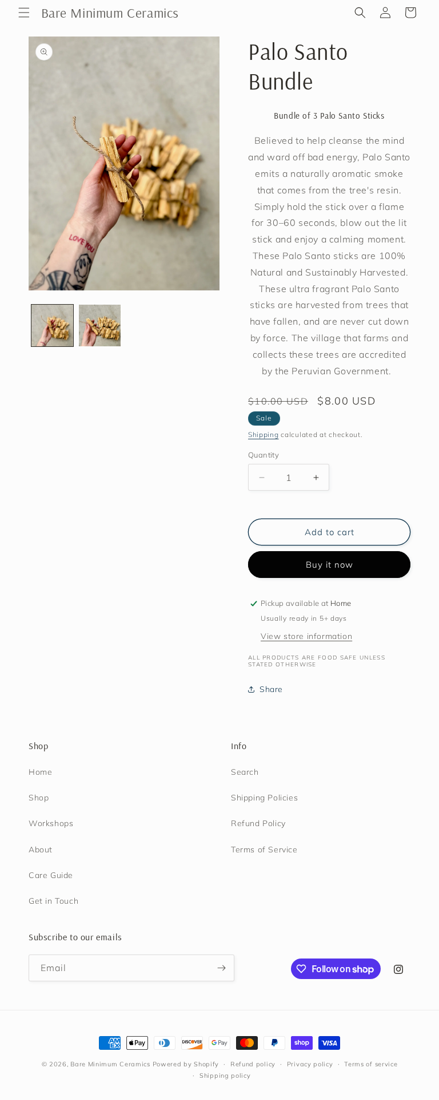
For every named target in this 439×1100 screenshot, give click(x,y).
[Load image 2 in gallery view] (100, 325)
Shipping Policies (264, 797)
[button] (24, 12)
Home (40, 772)
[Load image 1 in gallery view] (52, 325)
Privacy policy (310, 1064)
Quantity (263, 454)
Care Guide (51, 875)
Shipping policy (225, 1075)
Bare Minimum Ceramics (110, 1064)
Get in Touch (53, 901)
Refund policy (253, 1064)
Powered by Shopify (186, 1064)
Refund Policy (258, 823)
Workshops (51, 823)
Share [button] (271, 689)
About (41, 849)
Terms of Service (264, 849)
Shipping (263, 434)
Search (245, 772)
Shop (39, 797)
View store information (306, 636)
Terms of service (370, 1064)
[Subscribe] (221, 968)
